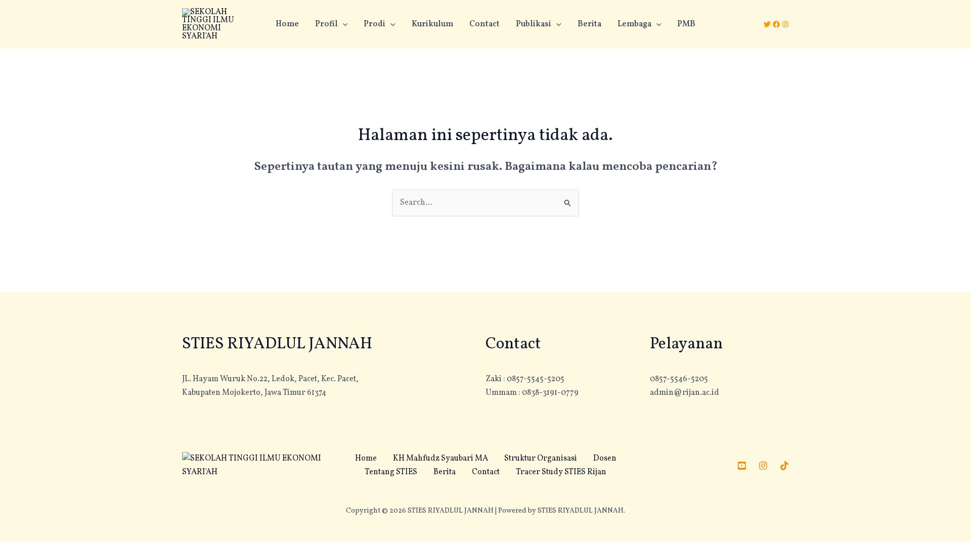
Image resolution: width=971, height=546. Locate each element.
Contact (484, 24)
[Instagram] (785, 24)
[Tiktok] (784, 465)
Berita (589, 24)
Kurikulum (432, 24)
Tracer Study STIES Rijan (561, 472)
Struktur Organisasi (540, 458)
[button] (343, 24)
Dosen (604, 458)
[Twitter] (767, 24)
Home (287, 24)
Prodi (374, 24)
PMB (686, 24)
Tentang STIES (391, 472)
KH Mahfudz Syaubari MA (440, 458)
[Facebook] (776, 24)
